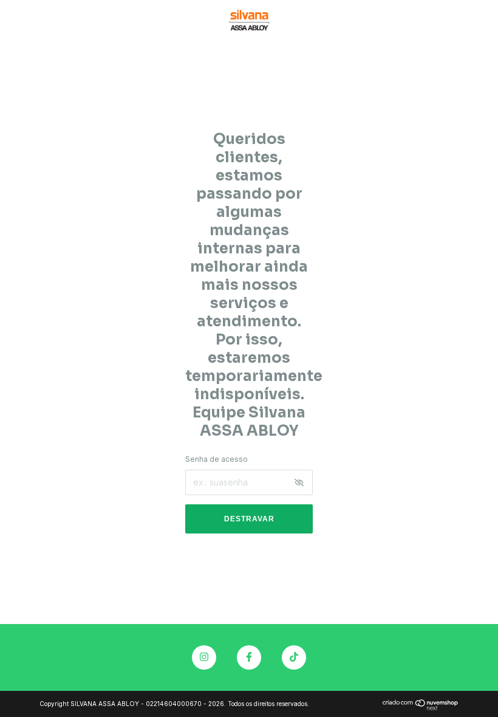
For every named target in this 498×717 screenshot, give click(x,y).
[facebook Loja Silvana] (249, 657)
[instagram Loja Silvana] (204, 657)
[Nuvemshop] (421, 707)
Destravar (249, 519)
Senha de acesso (216, 459)
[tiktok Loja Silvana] (294, 657)
